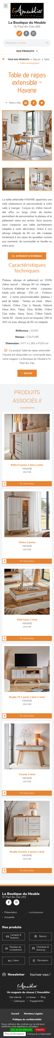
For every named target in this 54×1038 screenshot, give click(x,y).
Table (46, 59)
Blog (43, 997)
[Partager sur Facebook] (34, 103)
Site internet (15, 997)
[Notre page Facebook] (26, 33)
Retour (28, 373)
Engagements (36, 1001)
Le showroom (36, 912)
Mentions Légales (33, 1014)
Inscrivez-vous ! (40, 974)
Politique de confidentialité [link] (39, 1034)
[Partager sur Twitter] (42, 103)
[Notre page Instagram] (33, 33)
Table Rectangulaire (29, 63)
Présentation (10, 912)
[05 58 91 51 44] (19, 33)
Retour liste (15, 103)
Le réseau (31, 997)
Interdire (40, 1030)
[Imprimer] (26, 103)
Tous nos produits (18, 60)
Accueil (15, 1014)
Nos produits (25, 51)
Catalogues (19, 1001)
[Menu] (6, 6)
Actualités (9, 917)
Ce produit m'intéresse (29, 256)
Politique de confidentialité (27, 1019)
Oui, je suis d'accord (21, 1030)
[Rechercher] (48, 43)
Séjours (36, 59)
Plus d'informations (14, 1034)
